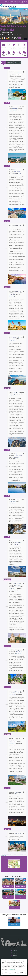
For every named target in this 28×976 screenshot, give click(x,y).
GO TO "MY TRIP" (17, 1)
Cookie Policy (12, 969)
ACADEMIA (25, 1)
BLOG (22, 1)
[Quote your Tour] (19, 38)
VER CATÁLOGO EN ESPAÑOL (9, 1)
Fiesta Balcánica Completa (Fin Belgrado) (13, 27)
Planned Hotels (10, 62)
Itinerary (4, 62)
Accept (21, 972)
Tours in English (16, 2)
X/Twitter (15, 955)
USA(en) (24, 2)
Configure (14, 972)
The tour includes (18, 62)
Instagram (15, 952)
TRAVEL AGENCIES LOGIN (9, 2)
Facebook (15, 950)
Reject (6, 972)
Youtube (15, 958)
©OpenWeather (3, 855)
